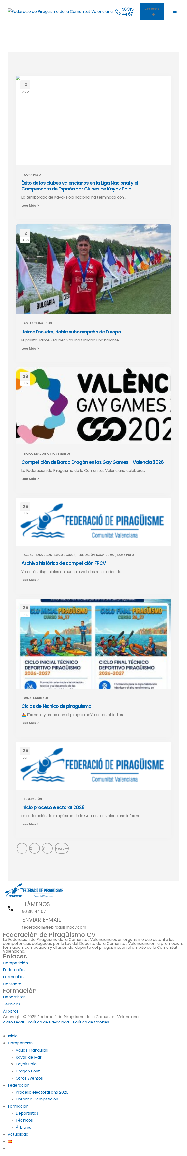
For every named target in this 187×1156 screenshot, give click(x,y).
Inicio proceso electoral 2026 (52, 807)
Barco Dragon (35, 453)
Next (60, 848)
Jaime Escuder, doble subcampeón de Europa (71, 331)
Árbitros (23, 1127)
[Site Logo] (60, 11)
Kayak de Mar (105, 555)
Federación (86, 555)
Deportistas (27, 1113)
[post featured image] (93, 120)
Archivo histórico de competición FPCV (63, 563)
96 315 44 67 (34, 911)
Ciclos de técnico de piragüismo (56, 706)
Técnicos (24, 1120)
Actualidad (18, 1134)
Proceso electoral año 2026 (42, 1092)
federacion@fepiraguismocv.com (54, 927)
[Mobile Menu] (175, 11)
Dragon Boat (28, 1071)
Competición (20, 1043)
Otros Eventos (59, 453)
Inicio (13, 1036)
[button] (3, 1029)
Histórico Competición (37, 1099)
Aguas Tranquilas (38, 323)
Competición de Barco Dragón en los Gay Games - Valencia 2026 (92, 462)
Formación (18, 1106)
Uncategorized (36, 698)
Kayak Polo (32, 174)
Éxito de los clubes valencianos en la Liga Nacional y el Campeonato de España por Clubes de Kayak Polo (79, 186)
